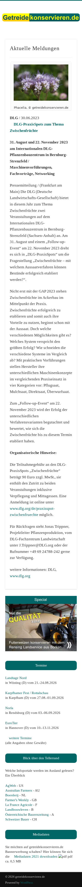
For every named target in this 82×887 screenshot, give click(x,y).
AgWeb (10, 785)
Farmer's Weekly (17, 800)
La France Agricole (18, 805)
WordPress (26, 882)
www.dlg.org (20, 576)
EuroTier (11, 723)
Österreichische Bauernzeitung (27, 814)
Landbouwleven (16, 809)
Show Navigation (66, 40)
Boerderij (11, 795)
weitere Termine (20, 738)
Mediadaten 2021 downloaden (35, 856)
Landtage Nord (16, 678)
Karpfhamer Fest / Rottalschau (26, 693)
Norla (9, 708)
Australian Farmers (18, 790)
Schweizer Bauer (17, 819)
